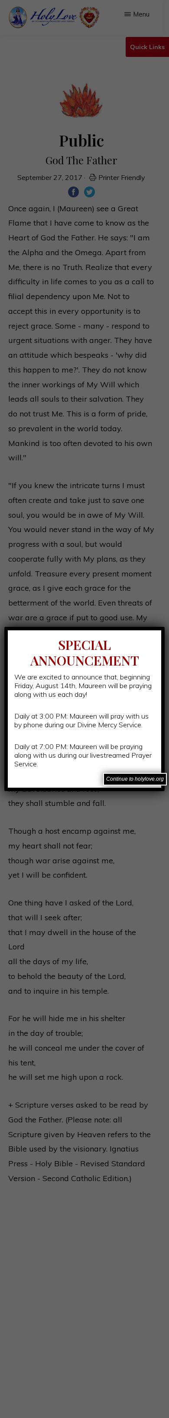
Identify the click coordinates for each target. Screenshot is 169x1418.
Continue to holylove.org (135, 779)
